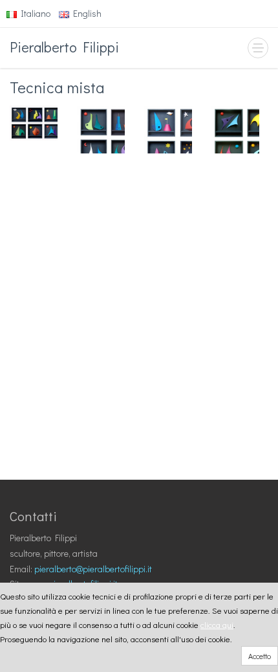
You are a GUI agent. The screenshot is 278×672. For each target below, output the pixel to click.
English (85, 13)
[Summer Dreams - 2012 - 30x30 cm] (101, 129)
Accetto (259, 656)
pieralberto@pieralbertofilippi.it (93, 569)
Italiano (33, 13)
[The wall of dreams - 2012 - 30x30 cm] (34, 123)
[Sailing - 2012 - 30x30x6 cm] (168, 129)
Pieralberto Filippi (64, 47)
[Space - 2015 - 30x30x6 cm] (235, 129)
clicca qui (216, 624)
